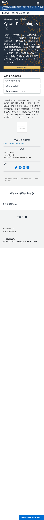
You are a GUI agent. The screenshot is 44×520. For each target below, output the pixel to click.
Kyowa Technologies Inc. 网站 (14, 143)
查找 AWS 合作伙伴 (11, 19)
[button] (38, 3)
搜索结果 (23, 19)
